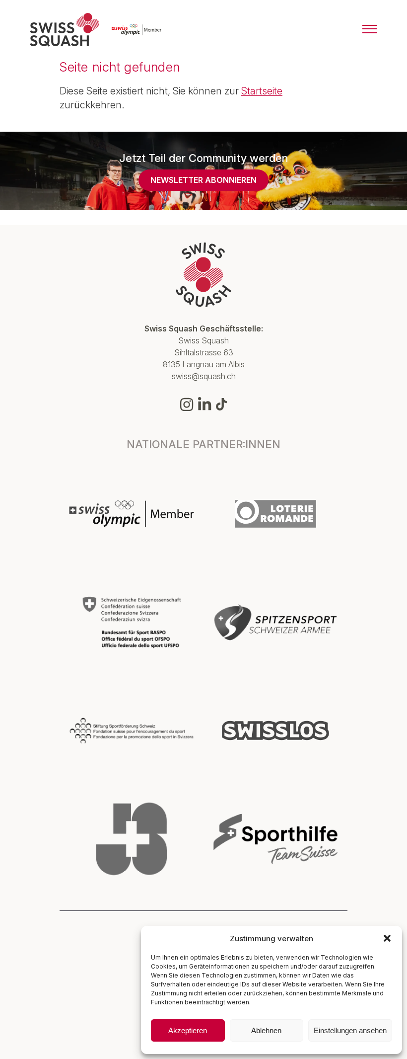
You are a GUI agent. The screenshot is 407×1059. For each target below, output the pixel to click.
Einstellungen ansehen (350, 1030)
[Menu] (369, 30)
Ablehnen (266, 1030)
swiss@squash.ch (204, 376)
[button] (387, 938)
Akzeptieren (187, 1030)
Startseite (261, 91)
